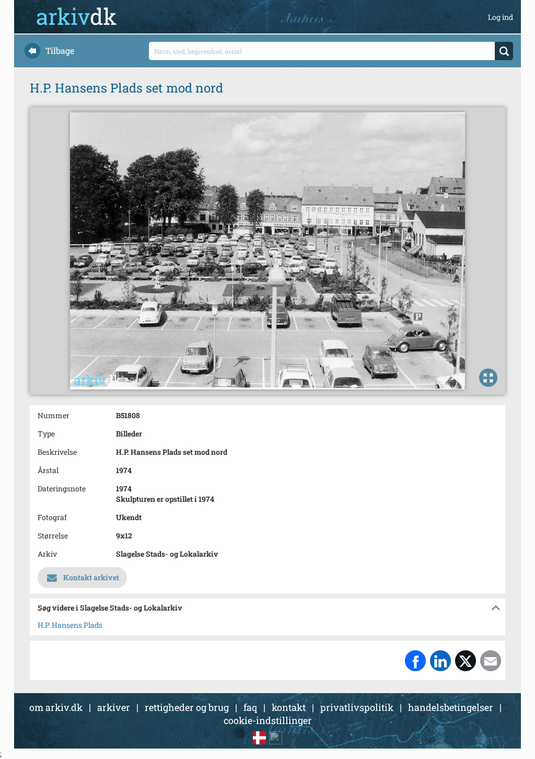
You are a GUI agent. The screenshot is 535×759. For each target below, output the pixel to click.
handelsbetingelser (450, 707)
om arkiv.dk (56, 707)
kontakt (289, 707)
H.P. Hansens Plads (70, 625)
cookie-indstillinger (268, 720)
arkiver (113, 707)
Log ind (500, 17)
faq (250, 707)
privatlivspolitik (356, 707)
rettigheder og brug (187, 707)
